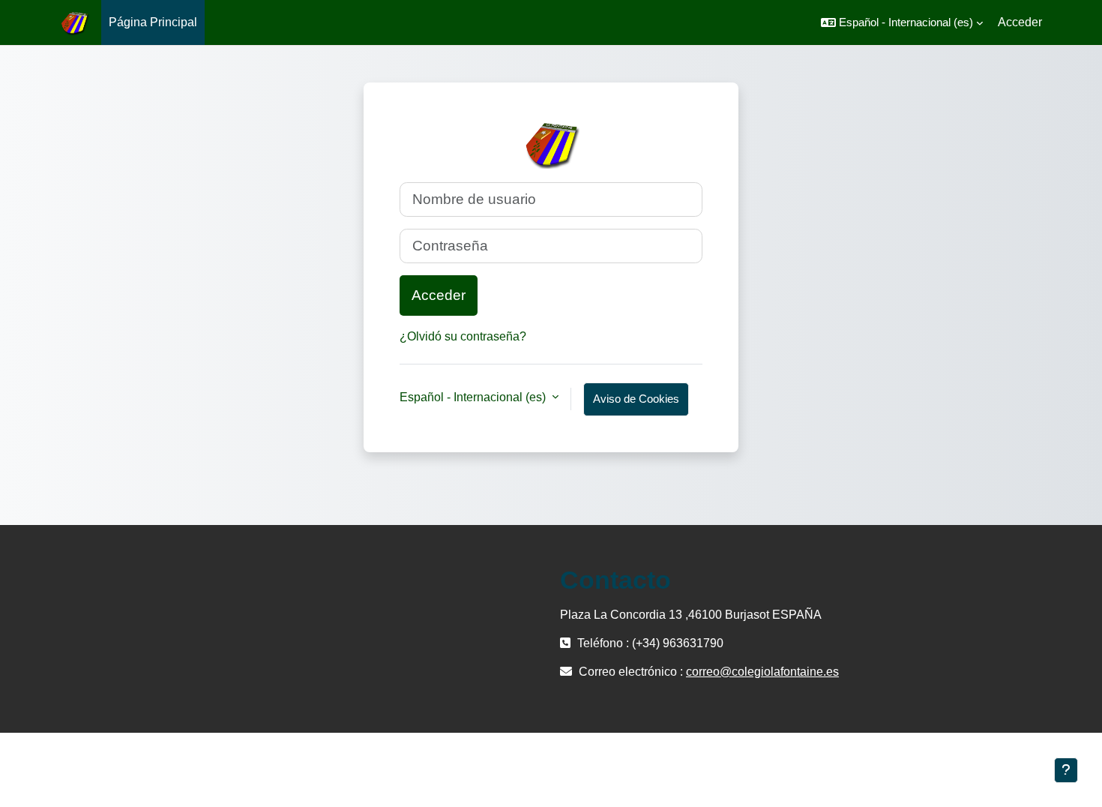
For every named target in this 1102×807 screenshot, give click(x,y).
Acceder (1020, 22)
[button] (902, 22)
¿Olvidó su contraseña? (463, 336)
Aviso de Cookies (636, 398)
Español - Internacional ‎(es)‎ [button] (474, 397)
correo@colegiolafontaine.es (762, 671)
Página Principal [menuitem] (153, 22)
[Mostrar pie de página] (1066, 770)
